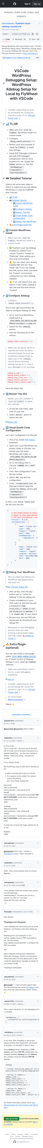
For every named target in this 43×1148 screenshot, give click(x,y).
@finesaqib (8, 985)
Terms (7, 1134)
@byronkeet (8, 729)
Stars (35, 39)
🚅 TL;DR (13, 197)
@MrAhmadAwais (15, 699)
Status (27, 1134)
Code (8, 39)
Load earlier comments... (21, 715)
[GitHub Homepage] (14, 1141)
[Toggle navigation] (3, 3)
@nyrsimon (18, 729)
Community (34, 1134)
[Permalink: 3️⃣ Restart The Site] (4, 394)
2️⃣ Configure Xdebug (22, 209)
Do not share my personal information (21, 1138)
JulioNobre (8, 1032)
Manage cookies (27, 1136)
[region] (21, 384)
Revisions (20, 39)
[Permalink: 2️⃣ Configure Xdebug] (4, 295)
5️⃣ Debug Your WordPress (24, 221)
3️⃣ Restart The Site (21, 212)
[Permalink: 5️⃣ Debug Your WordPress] (4, 572)
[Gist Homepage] (14, 3)
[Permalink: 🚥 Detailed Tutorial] (4, 178)
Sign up (36, 4)
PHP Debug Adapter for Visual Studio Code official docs (21, 1105)
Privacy (13, 1134)
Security (20, 1134)
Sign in (28, 4)
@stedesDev (9, 851)
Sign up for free (11, 1119)
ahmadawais (8, 23)
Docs (11, 1136)
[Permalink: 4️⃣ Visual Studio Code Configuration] (4, 429)
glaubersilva (9, 721)
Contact (17, 1136)
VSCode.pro (8, 854)
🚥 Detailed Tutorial (17, 200)
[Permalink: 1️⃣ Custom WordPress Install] (4, 231)
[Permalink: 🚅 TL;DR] (4, 123)
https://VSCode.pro (30, 53)
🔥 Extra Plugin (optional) (20, 225)
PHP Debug (30, 440)
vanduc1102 (9, 1001)
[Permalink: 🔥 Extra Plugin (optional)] (4, 646)
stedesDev (8, 738)
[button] (33, 34)
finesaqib (8, 912)
